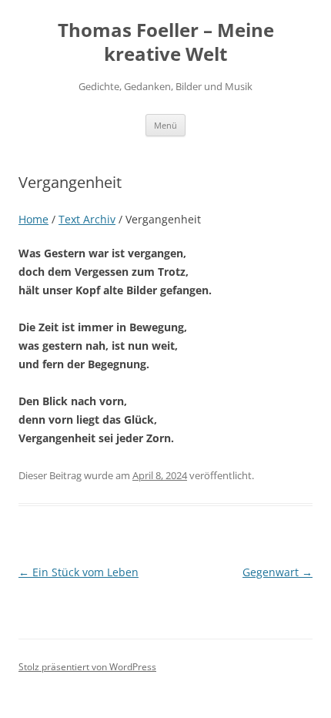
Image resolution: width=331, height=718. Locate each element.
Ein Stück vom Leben (78, 572)
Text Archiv (87, 219)
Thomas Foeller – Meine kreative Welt (166, 42)
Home (33, 219)
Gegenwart (277, 572)
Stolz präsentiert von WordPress (87, 666)
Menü (165, 125)
